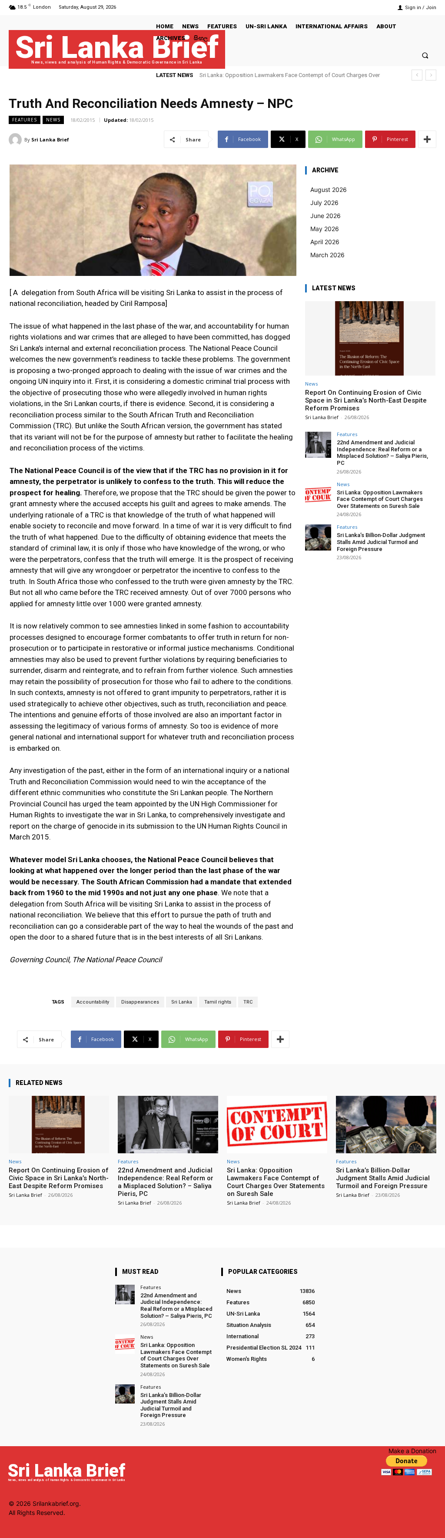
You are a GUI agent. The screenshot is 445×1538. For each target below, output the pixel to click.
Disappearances (140, 1002)
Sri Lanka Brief (50, 139)
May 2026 (324, 228)
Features (24, 120)
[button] (425, 55)
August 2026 (328, 189)
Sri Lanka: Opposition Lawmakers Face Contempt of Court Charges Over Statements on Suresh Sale (380, 499)
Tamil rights (217, 1002)
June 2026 (325, 215)
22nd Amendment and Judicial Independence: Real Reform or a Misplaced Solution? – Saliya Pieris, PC (382, 452)
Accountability (92, 1002)
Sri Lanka (181, 1002)
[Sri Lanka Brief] (16, 139)
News (53, 120)
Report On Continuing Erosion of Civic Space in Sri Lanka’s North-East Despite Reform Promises (366, 400)
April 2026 (324, 241)
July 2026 (324, 202)
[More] (427, 139)
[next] (430, 75)
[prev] (417, 75)
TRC (247, 1002)
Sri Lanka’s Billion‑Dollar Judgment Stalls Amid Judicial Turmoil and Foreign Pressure (381, 542)
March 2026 (327, 255)
